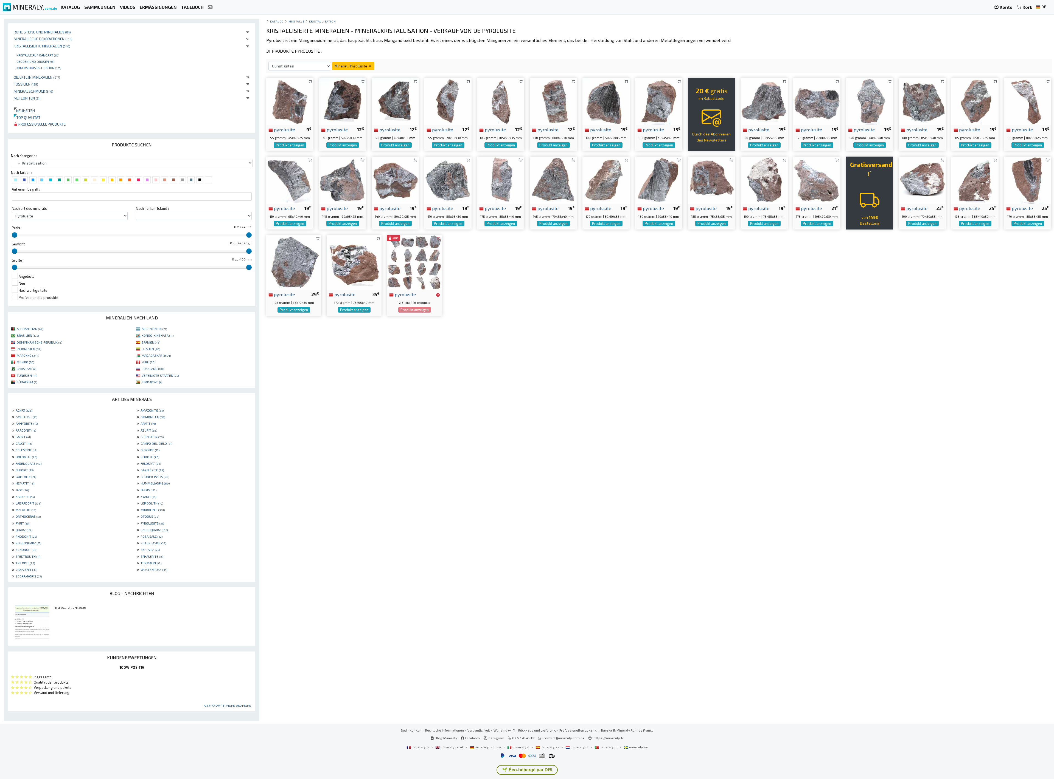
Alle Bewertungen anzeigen (227, 705)
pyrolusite (284, 129)
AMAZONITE (152, 410)
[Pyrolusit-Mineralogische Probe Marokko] (354, 261)
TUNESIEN (27, 375)
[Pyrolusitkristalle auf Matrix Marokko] (293, 261)
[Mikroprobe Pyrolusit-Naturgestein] (289, 100)
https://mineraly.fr (609, 738)
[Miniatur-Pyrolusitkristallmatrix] (342, 100)
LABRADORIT (28, 503)
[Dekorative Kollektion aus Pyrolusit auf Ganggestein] (448, 179)
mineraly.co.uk (452, 747)
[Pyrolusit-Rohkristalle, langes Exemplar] (500, 100)
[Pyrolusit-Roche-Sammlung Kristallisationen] (975, 179)
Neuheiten (24, 110)
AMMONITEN (153, 417)
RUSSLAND (153, 368)
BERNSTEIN (152, 437)
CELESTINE (26, 450)
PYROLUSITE (152, 523)
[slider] (14, 235)
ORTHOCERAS (28, 516)
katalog (277, 21)
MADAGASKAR (156, 355)
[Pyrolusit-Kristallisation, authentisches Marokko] (711, 179)
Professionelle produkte (42, 124)
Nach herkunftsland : (152, 208)
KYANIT (148, 496)
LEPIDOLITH (152, 503)
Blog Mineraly (445, 738)
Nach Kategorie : (24, 156)
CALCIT (24, 443)
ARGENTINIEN (154, 329)
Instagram (495, 738)
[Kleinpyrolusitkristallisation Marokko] (289, 179)
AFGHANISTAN (30, 329)
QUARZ (24, 530)
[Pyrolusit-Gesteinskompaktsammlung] (606, 100)
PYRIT (22, 523)
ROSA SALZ (151, 536)
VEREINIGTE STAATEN (160, 375)
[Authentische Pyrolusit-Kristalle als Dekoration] (1027, 179)
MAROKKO (28, 355)
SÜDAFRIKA (27, 382)
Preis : (17, 228)
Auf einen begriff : (26, 189)
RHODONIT (26, 536)
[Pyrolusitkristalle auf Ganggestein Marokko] (764, 179)
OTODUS (150, 516)
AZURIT (149, 430)
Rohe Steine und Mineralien (42, 32)
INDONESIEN (29, 349)
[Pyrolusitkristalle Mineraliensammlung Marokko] (553, 100)
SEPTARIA (150, 549)
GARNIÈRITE (152, 470)
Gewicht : (19, 244)
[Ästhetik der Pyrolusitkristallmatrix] (342, 179)
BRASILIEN (28, 335)
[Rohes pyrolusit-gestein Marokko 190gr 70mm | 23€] (922, 179)
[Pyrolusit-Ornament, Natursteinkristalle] (658, 179)
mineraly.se (638, 747)
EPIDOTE (150, 457)
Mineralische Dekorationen (43, 38)
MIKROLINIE (153, 510)
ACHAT (24, 410)
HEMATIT (25, 483)
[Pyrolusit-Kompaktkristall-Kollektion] (448, 100)
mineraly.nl (579, 747)
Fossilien (26, 84)
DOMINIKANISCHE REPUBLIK (39, 342)
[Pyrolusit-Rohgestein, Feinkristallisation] (869, 100)
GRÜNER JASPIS (155, 476)
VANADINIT (26, 569)
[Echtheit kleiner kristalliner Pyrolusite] (658, 100)
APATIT (148, 423)
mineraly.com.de (488, 747)
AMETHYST (26, 417)
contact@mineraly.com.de (563, 738)
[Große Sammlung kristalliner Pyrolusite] (395, 179)
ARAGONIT (26, 430)
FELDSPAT (151, 463)
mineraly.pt (609, 747)
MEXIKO (25, 362)
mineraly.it (521, 747)
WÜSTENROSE (154, 569)
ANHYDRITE (27, 423)
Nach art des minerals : (30, 208)
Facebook (472, 738)
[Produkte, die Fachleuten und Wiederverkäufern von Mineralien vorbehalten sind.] (438, 295)
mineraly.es (550, 747)
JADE (22, 490)
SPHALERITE (152, 556)
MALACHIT (26, 510)
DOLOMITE (26, 457)
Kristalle (296, 21)
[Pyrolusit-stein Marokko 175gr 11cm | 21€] (816, 179)
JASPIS (148, 490)
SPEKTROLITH (28, 556)
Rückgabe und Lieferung (537, 730)
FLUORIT (24, 470)
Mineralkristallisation (38, 68)
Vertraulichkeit (478, 730)
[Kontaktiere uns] (210, 7)
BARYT (23, 437)
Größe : (18, 260)
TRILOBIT (25, 563)
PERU (148, 362)
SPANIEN (151, 342)
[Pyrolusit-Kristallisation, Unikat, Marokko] (606, 179)
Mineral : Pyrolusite (351, 66)
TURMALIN (151, 563)
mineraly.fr (420, 747)
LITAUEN (151, 349)
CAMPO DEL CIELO (156, 443)
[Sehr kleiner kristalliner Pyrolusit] (395, 100)
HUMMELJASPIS (155, 483)
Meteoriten (27, 98)
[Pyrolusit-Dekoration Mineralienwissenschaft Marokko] (922, 100)
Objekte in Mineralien (37, 77)
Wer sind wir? (504, 730)
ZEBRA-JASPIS (29, 576)
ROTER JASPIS (153, 543)
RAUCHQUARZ (154, 530)
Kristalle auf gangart (37, 55)
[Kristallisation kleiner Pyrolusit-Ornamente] (764, 100)
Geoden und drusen (35, 61)
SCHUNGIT (26, 549)
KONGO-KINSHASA (157, 335)
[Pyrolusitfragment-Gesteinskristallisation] (553, 179)
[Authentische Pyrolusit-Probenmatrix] (816, 100)
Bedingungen (411, 730)
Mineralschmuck (33, 91)
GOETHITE (26, 476)
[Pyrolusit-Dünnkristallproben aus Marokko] (1027, 100)
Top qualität (27, 117)
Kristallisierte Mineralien (42, 46)
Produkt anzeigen (290, 145)
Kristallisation (322, 21)
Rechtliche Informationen (444, 730)
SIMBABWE (152, 382)
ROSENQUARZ (28, 543)
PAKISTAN (26, 368)
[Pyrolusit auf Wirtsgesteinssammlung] (500, 179)
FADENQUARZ (28, 463)
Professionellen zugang (578, 730)
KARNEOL (25, 496)
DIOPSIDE (150, 450)
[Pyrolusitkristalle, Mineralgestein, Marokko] (975, 100)
